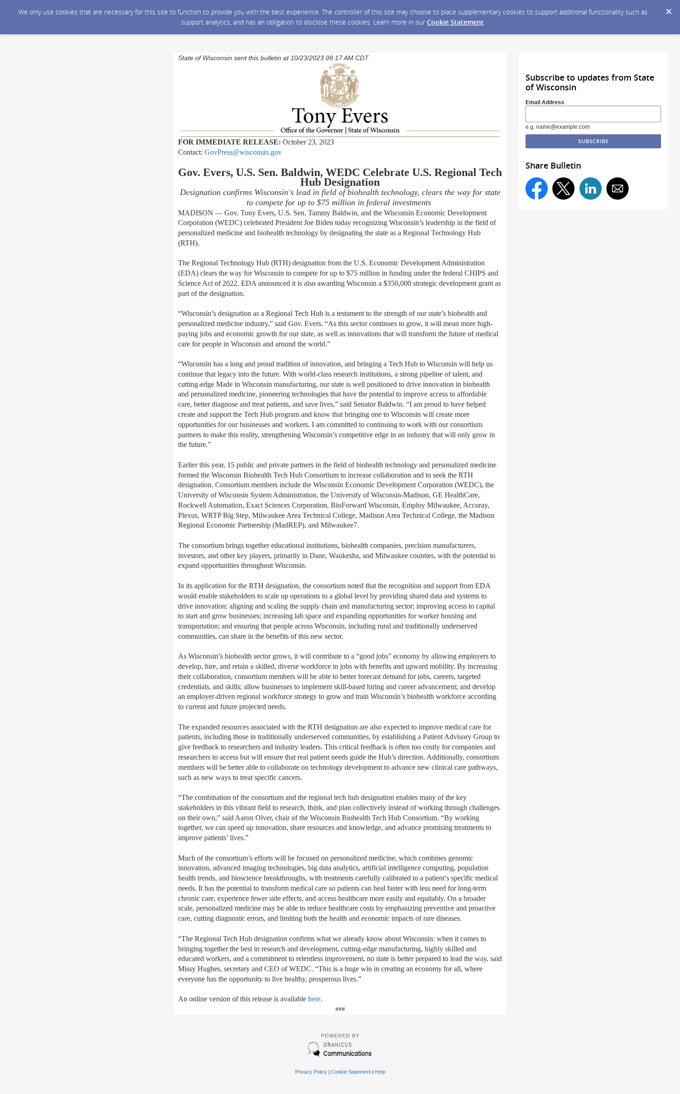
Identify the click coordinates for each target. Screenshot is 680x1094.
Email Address (544, 102)
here (314, 999)
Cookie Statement (455, 22)
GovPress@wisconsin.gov (243, 152)
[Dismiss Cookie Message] (668, 9)
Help (380, 1072)
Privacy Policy (311, 1072)
